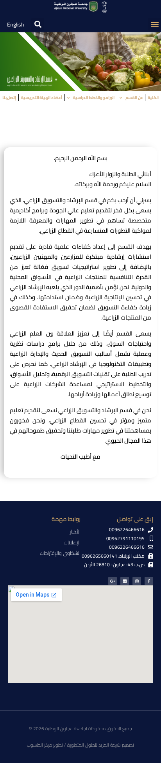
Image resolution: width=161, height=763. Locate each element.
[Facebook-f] (149, 581)
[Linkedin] (124, 581)
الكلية (153, 97)
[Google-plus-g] (112, 581)
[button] (154, 24)
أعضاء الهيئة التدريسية (41, 97)
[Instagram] (136, 581)
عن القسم (134, 97)
